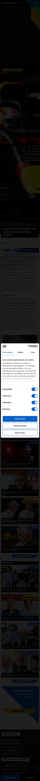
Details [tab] (20, 352)
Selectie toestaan (20, 426)
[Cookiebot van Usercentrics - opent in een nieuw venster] (28, 346)
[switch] (34, 396)
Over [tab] (33, 352)
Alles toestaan (20, 419)
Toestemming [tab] (7, 352)
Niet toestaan (20, 433)
